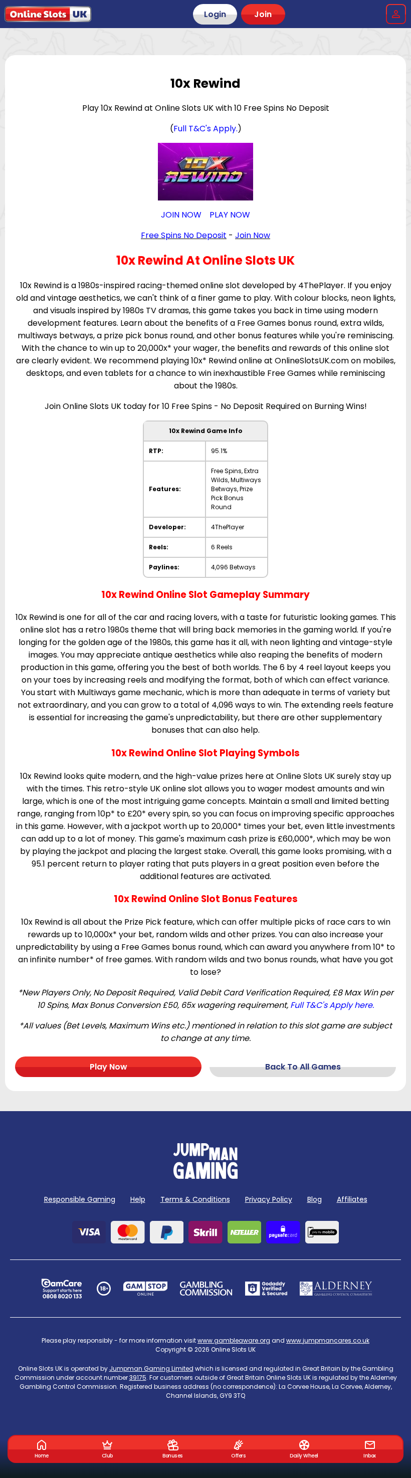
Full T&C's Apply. (205, 128)
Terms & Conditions (195, 1199)
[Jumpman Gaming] (205, 1176)
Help (137, 1199)
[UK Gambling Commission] (206, 1289)
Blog (314, 1199)
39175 (137, 1377)
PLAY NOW (230, 215)
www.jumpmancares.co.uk (327, 1340)
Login (215, 14)
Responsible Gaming (79, 1199)
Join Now (252, 235)
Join (263, 14)
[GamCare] (61, 1288)
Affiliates (352, 1199)
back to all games (303, 1067)
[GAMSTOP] (145, 1289)
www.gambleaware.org (233, 1340)
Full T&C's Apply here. (332, 1005)
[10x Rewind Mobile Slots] (205, 171)
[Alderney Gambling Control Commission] (336, 1289)
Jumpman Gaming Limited (151, 1368)
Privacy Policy (268, 1199)
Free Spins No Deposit (184, 235)
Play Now (108, 1067)
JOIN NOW (181, 215)
